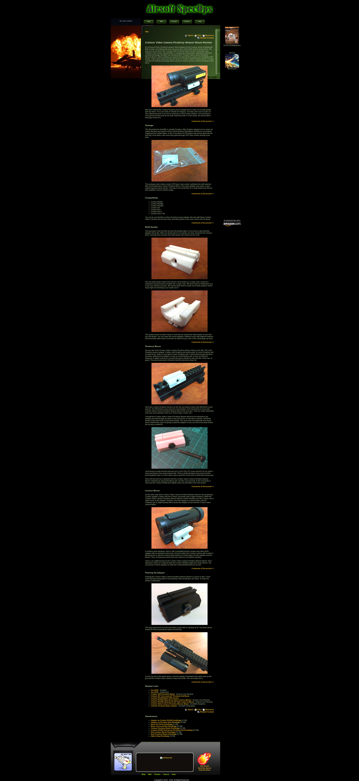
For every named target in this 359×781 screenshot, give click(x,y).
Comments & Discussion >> (203, 121)
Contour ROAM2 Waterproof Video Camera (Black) (171, 700)
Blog (148, 21)
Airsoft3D (154, 690)
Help (199, 21)
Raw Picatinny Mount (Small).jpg (163, 734)
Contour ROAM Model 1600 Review (165, 698)
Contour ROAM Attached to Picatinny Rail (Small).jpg (172, 730)
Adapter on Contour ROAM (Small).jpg (166, 720)
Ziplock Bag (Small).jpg (160, 736)
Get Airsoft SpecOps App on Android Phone (204, 768)
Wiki (161, 21)
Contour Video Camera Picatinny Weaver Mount (170, 704)
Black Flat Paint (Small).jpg (161, 724)
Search (187, 21)
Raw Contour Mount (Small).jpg (163, 732)
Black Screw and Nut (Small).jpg (163, 726)
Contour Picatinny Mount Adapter (164, 706)
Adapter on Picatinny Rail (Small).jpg (165, 722)
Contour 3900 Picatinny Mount (163, 694)
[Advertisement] (232, 175)
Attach (190, 35)
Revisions (209, 35)
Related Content (207, 38)
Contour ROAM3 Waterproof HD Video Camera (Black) (172, 702)
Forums (174, 21)
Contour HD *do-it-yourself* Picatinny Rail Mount (170, 696)
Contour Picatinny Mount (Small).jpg (165, 728)
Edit (199, 35)
